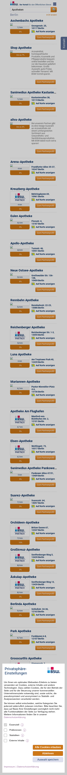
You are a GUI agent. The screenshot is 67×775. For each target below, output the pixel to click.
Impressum (9, 766)
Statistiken (14, 735)
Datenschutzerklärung (15, 717)
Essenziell (14, 724)
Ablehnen (48, 753)
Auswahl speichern (48, 759)
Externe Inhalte (16, 740)
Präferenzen (15, 730)
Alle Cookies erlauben (48, 747)
